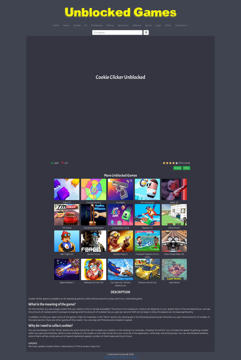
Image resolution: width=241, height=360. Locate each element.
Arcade (77, 25)
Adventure (123, 25)
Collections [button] (181, 25)
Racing (110, 25)
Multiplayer (97, 25)
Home (56, 25)
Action (66, 25)
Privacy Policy (110, 357)
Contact (134, 357)
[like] (52, 163)
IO (86, 25)
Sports (148, 25)
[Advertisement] (120, 56)
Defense (137, 25)
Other (168, 25)
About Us (123, 357)
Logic (158, 25)
